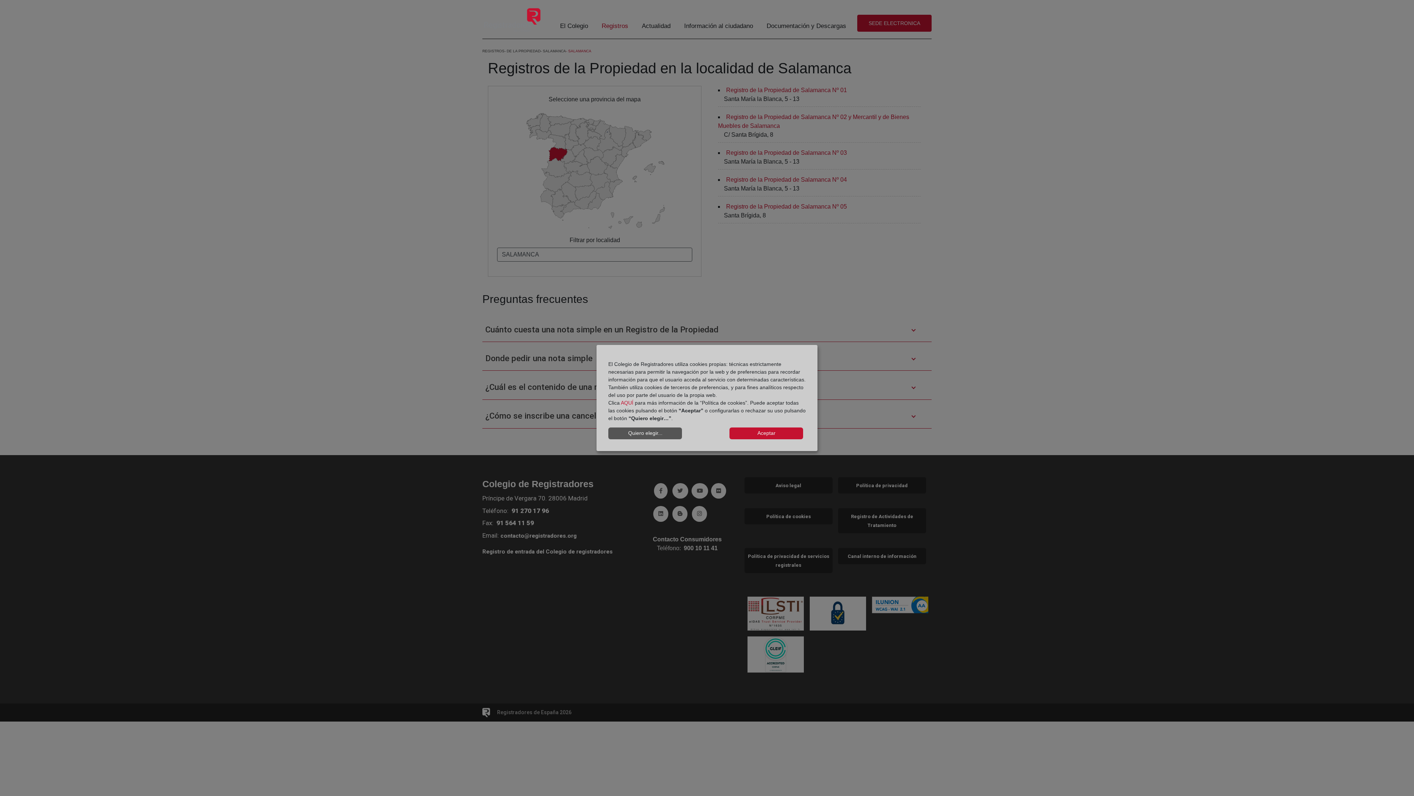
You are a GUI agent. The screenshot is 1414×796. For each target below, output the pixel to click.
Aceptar (766, 433)
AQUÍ (627, 403)
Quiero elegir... (645, 433)
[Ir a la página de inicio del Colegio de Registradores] (512, 20)
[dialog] (707, 398)
